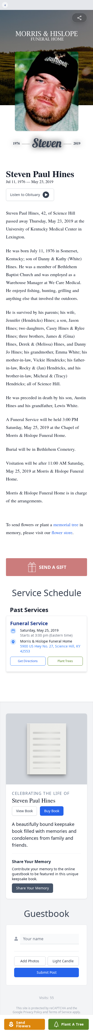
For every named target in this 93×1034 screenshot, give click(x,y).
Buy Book (51, 810)
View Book (24, 810)
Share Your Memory (32, 888)
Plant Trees (65, 661)
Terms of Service (60, 1012)
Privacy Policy (32, 1012)
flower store (62, 532)
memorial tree (65, 524)
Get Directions (28, 661)
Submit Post (47, 972)
